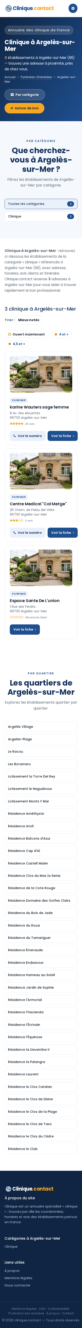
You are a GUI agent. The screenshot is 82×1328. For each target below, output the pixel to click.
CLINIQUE (19, 400)
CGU (42, 1309)
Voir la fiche (61, 436)
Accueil (10, 77)
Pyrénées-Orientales (36, 77)
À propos (12, 1270)
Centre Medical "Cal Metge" (38, 504)
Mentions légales (18, 1278)
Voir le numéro (30, 436)
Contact (68, 1313)
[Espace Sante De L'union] (41, 568)
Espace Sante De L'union (35, 600)
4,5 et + (19, 344)
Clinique (33, 8)
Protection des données (26, 1313)
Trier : (10, 320)
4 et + (63, 334)
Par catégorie (27, 94)
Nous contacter (18, 1285)
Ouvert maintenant (29, 334)
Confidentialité (58, 1309)
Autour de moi (26, 108)
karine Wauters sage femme (39, 407)
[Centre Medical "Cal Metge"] (41, 471)
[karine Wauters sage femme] (41, 374)
